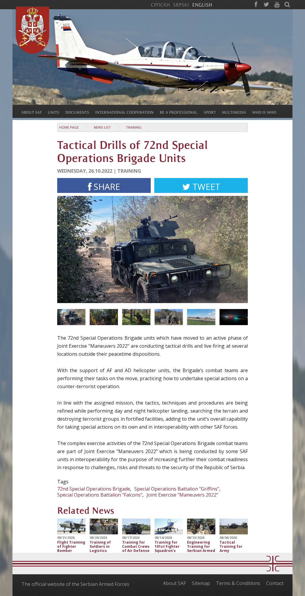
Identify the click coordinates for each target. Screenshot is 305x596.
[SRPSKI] (181, 4)
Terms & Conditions (238, 583)
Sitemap (201, 583)
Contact (275, 583)
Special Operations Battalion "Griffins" (176, 489)
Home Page (69, 127)
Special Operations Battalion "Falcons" (99, 495)
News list (102, 127)
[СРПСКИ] (160, 4)
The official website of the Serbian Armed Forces (75, 584)
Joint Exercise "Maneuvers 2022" (182, 495)
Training (133, 127)
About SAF (174, 583)
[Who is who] (267, 112)
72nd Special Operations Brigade (93, 489)
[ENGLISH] (202, 4)
